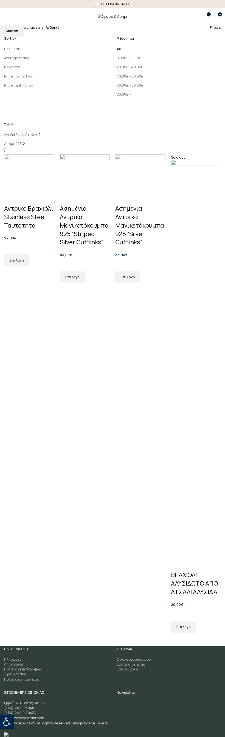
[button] (7, 722)
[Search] (16, 16)
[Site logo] (113, 16)
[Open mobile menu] (6, 16)
